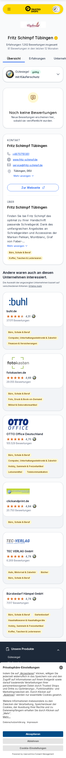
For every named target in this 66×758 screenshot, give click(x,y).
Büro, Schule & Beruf (19, 252)
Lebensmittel (15, 472)
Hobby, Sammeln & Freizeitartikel (25, 466)
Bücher (44, 572)
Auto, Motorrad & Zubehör (22, 572)
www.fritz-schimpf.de (25, 159)
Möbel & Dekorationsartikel (22, 405)
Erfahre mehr (35, 286)
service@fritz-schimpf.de (28, 165)
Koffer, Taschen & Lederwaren (25, 258)
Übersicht (14, 58)
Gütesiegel (14, 657)
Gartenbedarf (42, 614)
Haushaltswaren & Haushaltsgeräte (26, 620)
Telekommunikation (37, 472)
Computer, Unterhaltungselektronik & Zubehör (32, 337)
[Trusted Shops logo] (33, 9)
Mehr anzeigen (22, 175)
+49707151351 (20, 153)
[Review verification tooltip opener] (56, 38)
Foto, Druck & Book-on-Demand (25, 399)
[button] (9, 9)
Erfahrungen (37, 58)
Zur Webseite (30, 187)
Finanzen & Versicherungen (22, 343)
